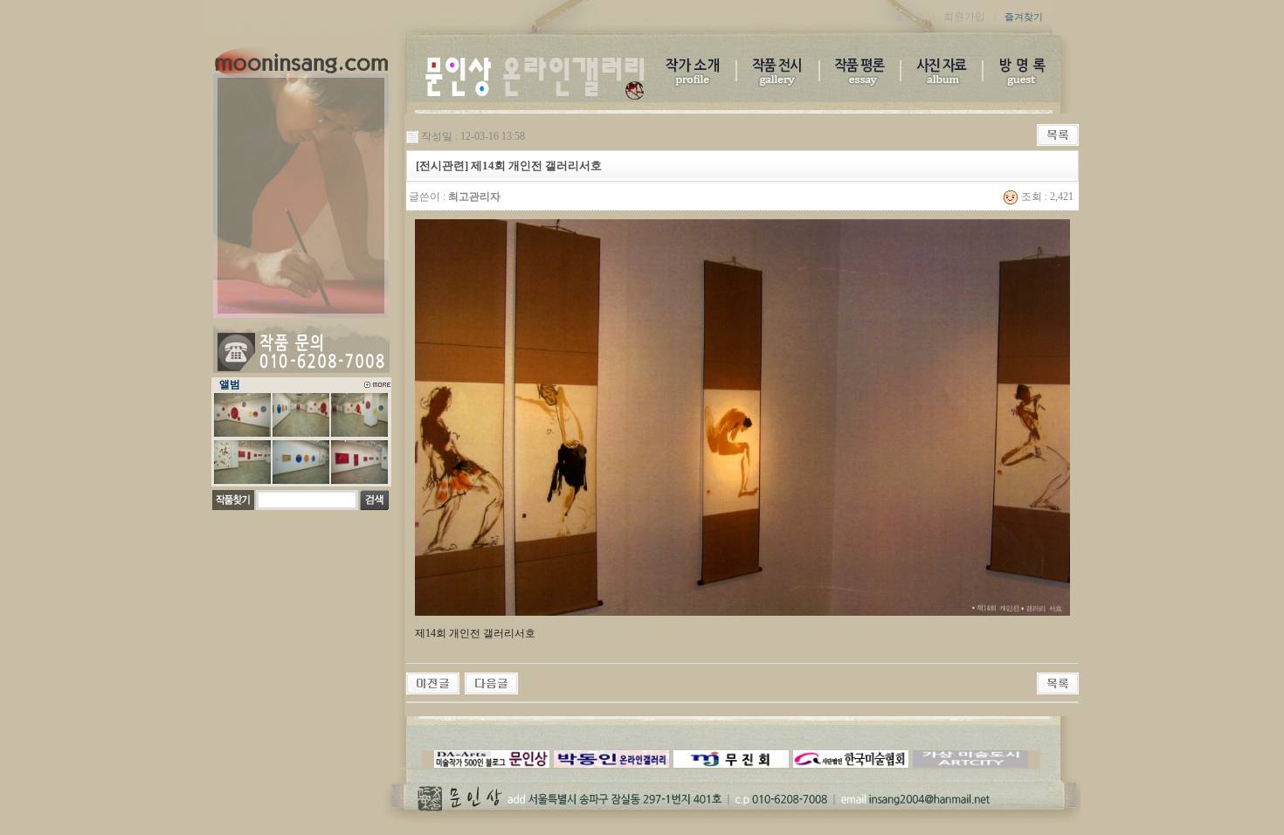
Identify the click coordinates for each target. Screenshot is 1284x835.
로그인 (909, 16)
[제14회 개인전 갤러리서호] (432, 682)
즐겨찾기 (1023, 16)
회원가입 (964, 16)
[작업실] (491, 682)
